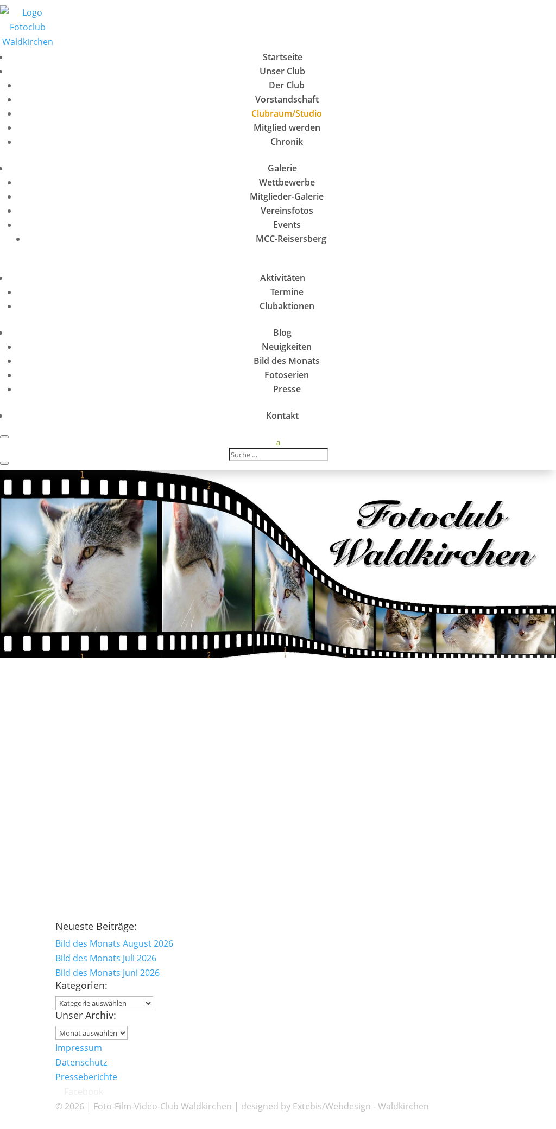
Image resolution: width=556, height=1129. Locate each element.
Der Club (287, 85)
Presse (287, 389)
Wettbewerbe (287, 182)
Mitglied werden (287, 127)
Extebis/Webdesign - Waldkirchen (361, 1106)
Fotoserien (286, 375)
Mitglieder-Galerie (287, 196)
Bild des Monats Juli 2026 (105, 958)
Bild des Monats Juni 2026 (107, 973)
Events (287, 225)
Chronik (286, 142)
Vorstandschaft (287, 99)
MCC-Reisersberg (291, 239)
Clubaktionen (287, 306)
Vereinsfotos (287, 210)
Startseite (282, 57)
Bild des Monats (287, 361)
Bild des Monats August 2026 (114, 943)
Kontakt (282, 416)
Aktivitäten (282, 278)
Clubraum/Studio (286, 113)
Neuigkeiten (287, 347)
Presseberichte (86, 1077)
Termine (287, 292)
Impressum (78, 1048)
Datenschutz (81, 1062)
